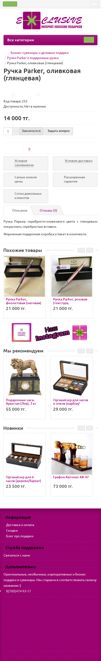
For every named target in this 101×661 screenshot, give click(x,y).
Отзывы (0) (48, 210)
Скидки (12, 530)
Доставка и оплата (20, 525)
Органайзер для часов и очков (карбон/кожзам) (70, 403)
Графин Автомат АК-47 (71, 477)
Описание (19, 210)
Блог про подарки (19, 536)
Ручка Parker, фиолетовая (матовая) (23, 301)
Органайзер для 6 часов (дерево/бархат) (23, 479)
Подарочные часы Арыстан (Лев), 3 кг (21, 402)
